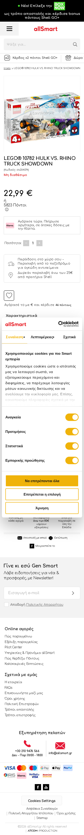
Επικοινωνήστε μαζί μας (24, 693)
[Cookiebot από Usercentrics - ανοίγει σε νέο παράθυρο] (59, 324)
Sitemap (42, 818)
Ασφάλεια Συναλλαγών (42, 808)
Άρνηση (42, 508)
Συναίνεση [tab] (14, 337)
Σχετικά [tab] (69, 337)
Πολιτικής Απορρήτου (44, 604)
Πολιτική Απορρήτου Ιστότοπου (31, 813)
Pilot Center (13, 647)
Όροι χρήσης (15, 698)
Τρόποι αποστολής (19, 709)
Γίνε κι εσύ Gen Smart (31, 571)
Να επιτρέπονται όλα (42, 481)
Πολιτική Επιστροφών (22, 704)
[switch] (72, 431)
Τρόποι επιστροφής (20, 715)
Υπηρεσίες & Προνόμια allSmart (29, 653)
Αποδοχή (36, 604)
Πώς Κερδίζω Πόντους (22, 658)
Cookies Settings (41, 801)
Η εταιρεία (13, 682)
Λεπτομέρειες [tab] (42, 337)
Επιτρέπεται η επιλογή (42, 494)
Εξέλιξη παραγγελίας (21, 642)
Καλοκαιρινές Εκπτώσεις (24, 664)
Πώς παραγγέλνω (18, 636)
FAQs (8, 687)
